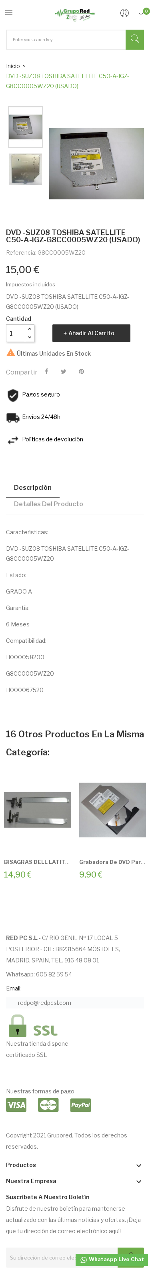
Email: (14, 988)
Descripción (33, 487)
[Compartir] (46, 371)
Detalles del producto (48, 504)
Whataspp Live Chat (116, 1259)
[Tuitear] (63, 371)
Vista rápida (46, 840)
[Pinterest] (81, 371)
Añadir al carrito (91, 333)
